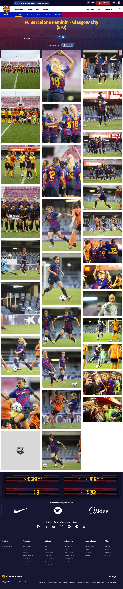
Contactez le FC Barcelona (83, 582)
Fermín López (49, 552)
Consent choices (112, 582)
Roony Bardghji (68, 552)
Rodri (46, 568)
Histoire (107, 555)
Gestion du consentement (99, 582)
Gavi (46, 546)
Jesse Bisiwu (68, 562)
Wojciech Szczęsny (7, 546)
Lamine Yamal (68, 546)
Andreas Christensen (28, 555)
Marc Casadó (48, 555)
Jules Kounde (26, 562)
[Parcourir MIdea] (98, 510)
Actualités (18, 14)
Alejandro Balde (27, 546)
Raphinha (67, 549)
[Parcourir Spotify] (58, 510)
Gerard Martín (26, 558)
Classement (58, 14)
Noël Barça (87, 555)
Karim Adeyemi (68, 558)
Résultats (47, 14)
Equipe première (90, 9)
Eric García (25, 565)
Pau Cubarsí (26, 549)
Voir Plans (105, 3)
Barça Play (46, 9)
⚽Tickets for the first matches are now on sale (32, 3)
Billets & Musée (19, 9)
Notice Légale (41, 582)
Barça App (87, 549)
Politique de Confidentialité (54, 582)
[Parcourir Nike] (21, 510)
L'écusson (108, 546)
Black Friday (87, 552)
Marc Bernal (48, 565)
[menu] (119, 2)
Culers (37, 9)
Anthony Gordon (69, 555)
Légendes (108, 552)
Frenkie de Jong (49, 558)
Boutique (30, 9)
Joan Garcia (5, 549)
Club (99, 9)
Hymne (107, 549)
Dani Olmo (48, 562)
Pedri (46, 549)
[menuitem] (119, 2)
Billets (38, 14)
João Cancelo (26, 568)
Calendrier (29, 14)
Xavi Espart (26, 552)
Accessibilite (72, 582)
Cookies (65, 582)
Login (91, 2)
